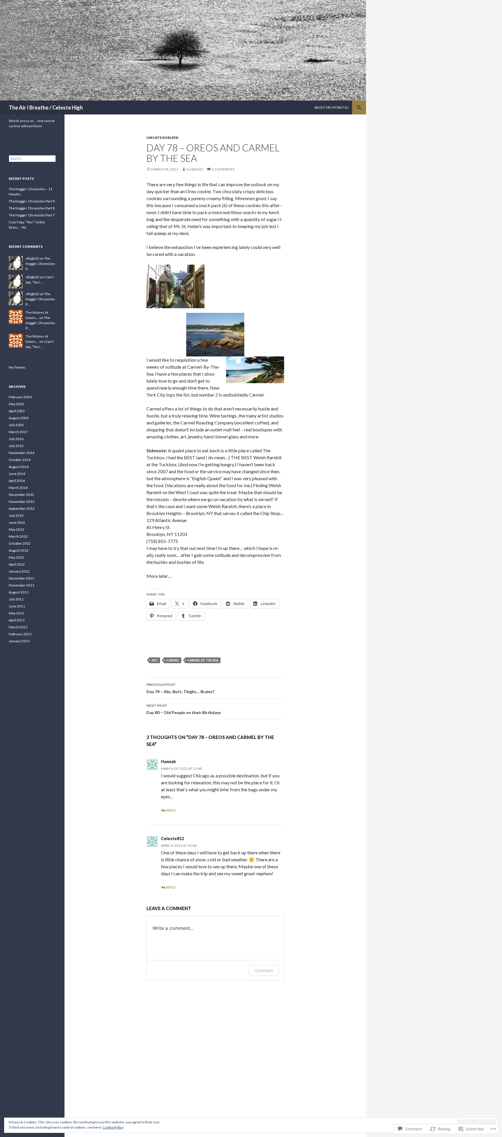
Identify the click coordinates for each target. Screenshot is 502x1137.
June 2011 (17, 606)
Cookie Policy (113, 1127)
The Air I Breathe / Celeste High (46, 107)
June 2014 (17, 473)
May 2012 (16, 557)
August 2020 (18, 418)
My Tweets (17, 367)
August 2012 (18, 550)
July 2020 (16, 425)
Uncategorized (162, 137)
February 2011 (20, 634)
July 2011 (16, 599)
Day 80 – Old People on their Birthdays (183, 709)
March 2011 (18, 627)
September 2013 (22, 508)
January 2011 (19, 641)
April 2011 (17, 620)
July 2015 (16, 446)
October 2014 (20, 460)
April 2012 (17, 564)
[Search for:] (32, 158)
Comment (264, 970)
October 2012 (20, 543)
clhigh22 (194, 169)
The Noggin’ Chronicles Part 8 (32, 208)
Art (154, 660)
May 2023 (16, 404)
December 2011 (21, 578)
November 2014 (21, 453)
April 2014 (17, 480)
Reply (171, 810)
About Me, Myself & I (331, 107)
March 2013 (18, 536)
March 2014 (18, 487)
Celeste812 (172, 838)
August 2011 (18, 592)
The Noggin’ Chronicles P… (40, 263)
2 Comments (223, 169)
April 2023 (17, 411)
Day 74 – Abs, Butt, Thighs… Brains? (180, 688)
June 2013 (17, 522)
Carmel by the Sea (202, 660)
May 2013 (16, 529)
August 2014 (18, 467)
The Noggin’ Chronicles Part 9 (32, 201)
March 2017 (18, 432)
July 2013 (16, 515)
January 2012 (19, 571)
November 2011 (21, 585)
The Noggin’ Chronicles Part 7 (32, 215)
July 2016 (16, 439)
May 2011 (16, 613)
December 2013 (21, 494)
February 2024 (20, 397)
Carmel (172, 660)
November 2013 (21, 501)
